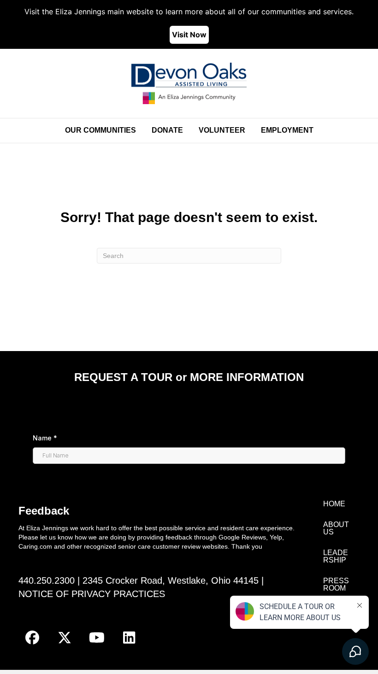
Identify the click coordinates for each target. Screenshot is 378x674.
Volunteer (222, 130)
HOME (334, 504)
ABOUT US (336, 528)
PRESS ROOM (336, 584)
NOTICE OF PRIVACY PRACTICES (91, 594)
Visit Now (189, 34)
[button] (32, 637)
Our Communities (100, 130)
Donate (167, 130)
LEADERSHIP (335, 556)
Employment (287, 130)
